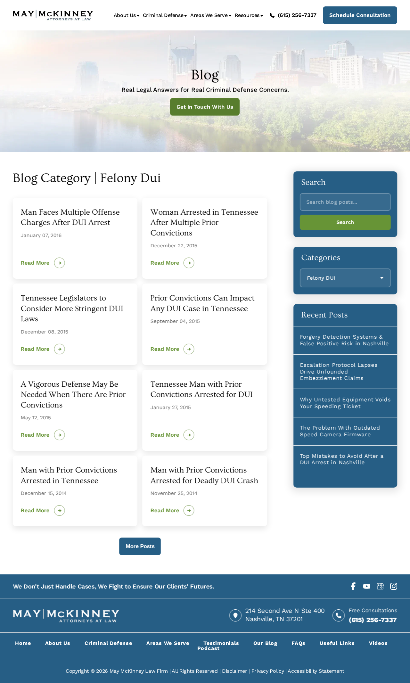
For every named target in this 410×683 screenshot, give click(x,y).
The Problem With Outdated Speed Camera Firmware (340, 430)
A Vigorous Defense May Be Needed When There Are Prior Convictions (73, 395)
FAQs (298, 643)
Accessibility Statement (316, 671)
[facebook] (353, 586)
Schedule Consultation (360, 15)
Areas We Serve (208, 15)
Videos (378, 643)
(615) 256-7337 (297, 15)
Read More (35, 263)
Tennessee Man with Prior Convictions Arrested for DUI (201, 389)
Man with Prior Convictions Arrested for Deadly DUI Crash (204, 475)
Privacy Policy (267, 671)
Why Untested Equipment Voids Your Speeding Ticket (345, 402)
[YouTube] (366, 586)
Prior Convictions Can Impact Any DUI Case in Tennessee (202, 303)
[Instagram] (393, 586)
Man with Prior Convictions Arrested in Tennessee (69, 475)
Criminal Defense (163, 15)
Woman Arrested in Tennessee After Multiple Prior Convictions (204, 223)
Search (345, 222)
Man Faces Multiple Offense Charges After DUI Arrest (70, 217)
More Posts (140, 546)
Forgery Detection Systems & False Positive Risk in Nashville (344, 339)
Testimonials (221, 643)
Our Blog (265, 643)
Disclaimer (234, 671)
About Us (125, 15)
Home (23, 643)
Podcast (208, 648)
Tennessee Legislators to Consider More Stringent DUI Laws (72, 308)
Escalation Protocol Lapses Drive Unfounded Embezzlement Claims (339, 371)
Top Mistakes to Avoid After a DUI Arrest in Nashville (342, 459)
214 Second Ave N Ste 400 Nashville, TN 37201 (284, 615)
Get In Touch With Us (205, 106)
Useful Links (337, 643)
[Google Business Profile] (380, 586)
